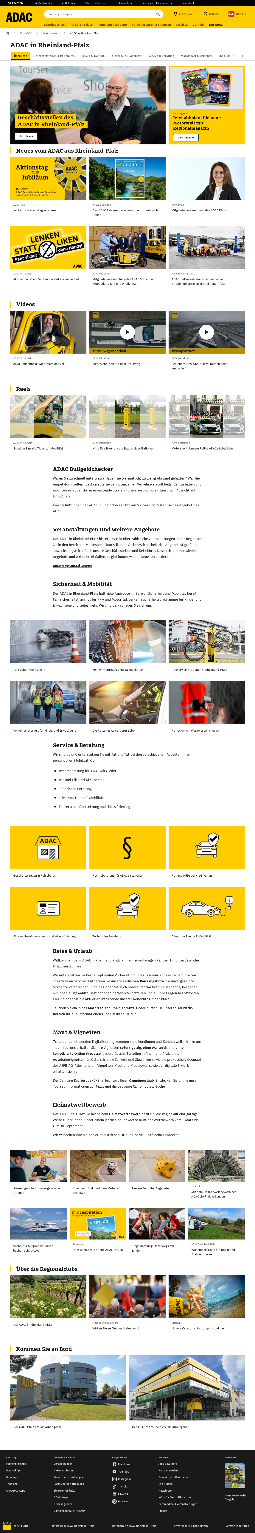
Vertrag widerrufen (237, 1526)
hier (145, 505)
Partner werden (168, 1470)
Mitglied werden (43, 3)
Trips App (12, 1484)
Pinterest (124, 1501)
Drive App (12, 1477)
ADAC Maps (61, 1497)
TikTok (122, 1486)
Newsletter (165, 1490)
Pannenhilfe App (16, 1463)
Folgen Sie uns (119, 1457)
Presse (162, 1510)
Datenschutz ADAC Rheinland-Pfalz (134, 1526)
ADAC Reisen (68, 3)
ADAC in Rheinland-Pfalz (84, 33)
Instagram (124, 1479)
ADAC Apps (12, 1457)
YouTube (123, 1471)
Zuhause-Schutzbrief (96, 3)
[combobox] (104, 14)
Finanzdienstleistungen (68, 1477)
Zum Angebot (186, 137)
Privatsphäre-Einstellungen (191, 1526)
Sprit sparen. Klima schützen (157, 3)
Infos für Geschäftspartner (175, 1497)
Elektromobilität (124, 3)
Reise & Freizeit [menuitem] (82, 25)
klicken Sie (133, 505)
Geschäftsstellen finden (173, 1477)
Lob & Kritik (165, 1484)
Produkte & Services (64, 1457)
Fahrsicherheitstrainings (69, 1484)
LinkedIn (123, 1494)
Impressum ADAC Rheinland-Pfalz (73, 1526)
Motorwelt (230, 1457)
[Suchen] (158, 14)
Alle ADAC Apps (15, 1490)
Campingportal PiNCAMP (69, 1510)
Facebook (124, 1464)
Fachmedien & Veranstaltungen (177, 1504)
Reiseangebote (63, 1504)
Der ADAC (26, 33)
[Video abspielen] (127, 332)
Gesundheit (187, 3)
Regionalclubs (51, 33)
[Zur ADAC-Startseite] (19, 17)
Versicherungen (63, 1463)
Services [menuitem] (182, 25)
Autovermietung (64, 1470)
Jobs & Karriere (167, 1463)
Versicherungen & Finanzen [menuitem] (151, 25)
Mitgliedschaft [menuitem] (55, 25)
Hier (56, 999)
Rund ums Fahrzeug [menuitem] (112, 25)
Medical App (13, 1470)
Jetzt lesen (26, 136)
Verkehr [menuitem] (198, 25)
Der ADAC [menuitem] (216, 25)
